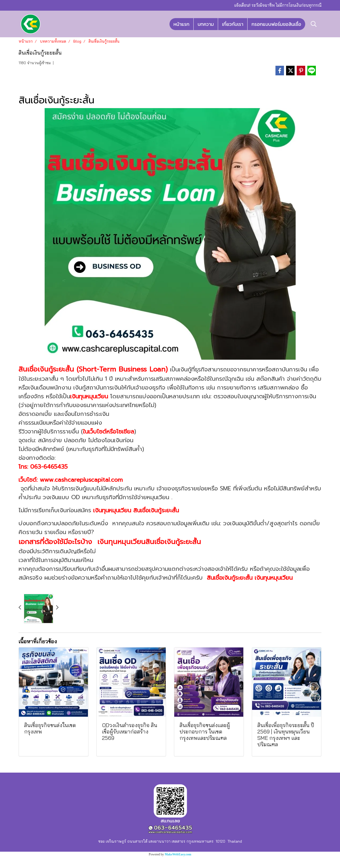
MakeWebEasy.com (178, 854)
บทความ (206, 24)
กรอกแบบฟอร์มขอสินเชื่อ (276, 24)
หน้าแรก (181, 24)
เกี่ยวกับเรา (232, 24)
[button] (314, 24)
